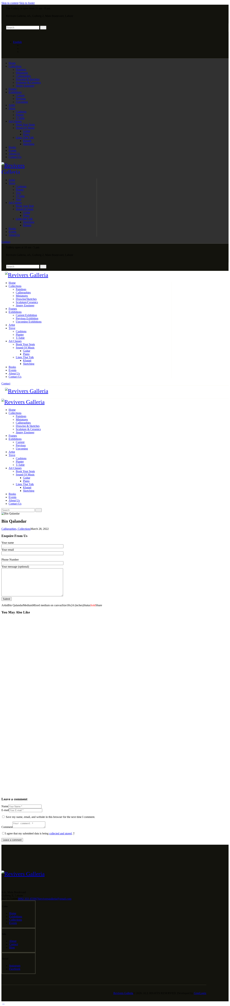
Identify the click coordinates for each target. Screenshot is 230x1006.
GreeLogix (200, 993)
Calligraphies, (9, 528)
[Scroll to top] (3, 1002)
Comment (7, 827)
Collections (24, 528)
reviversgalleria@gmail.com (55, 898)
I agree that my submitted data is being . (40, 833)
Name (4, 806)
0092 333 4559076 (29, 898)
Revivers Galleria (123, 993)
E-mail (5, 810)
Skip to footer (27, 2)
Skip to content (10, 2)
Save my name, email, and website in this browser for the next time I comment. (50, 816)
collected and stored (60, 833)
